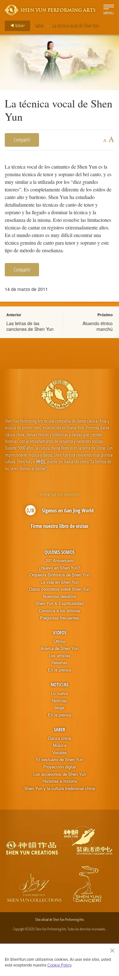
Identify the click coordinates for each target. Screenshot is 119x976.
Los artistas (59, 655)
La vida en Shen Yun (60, 582)
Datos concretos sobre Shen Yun (59, 589)
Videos (59, 632)
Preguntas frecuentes (59, 618)
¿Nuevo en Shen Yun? (59, 568)
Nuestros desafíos (59, 596)
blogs (59, 707)
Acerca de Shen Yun (59, 648)
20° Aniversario (60, 560)
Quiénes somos (59, 552)
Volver (19, 25)
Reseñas (59, 662)
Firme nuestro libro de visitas (59, 526)
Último (59, 641)
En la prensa (59, 670)
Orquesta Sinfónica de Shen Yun (59, 575)
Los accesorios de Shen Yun (59, 774)
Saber (39, 25)
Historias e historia (60, 781)
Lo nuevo (59, 693)
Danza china (59, 738)
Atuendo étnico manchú (98, 326)
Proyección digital (59, 767)
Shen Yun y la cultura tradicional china (59, 788)
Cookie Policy (59, 965)
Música (59, 745)
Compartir (22, 139)
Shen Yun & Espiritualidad (59, 603)
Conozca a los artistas (59, 610)
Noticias (59, 684)
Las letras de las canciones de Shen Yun (30, 326)
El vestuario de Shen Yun (59, 759)
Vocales (59, 752)
